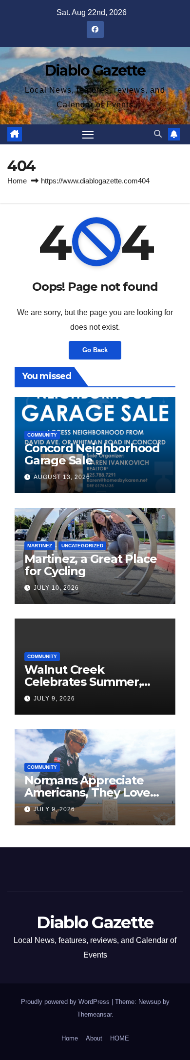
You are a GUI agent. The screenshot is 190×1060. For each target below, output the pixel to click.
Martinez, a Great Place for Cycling (90, 565)
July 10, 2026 (56, 587)
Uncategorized (82, 545)
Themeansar (94, 1014)
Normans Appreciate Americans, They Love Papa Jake (87, 792)
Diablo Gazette (95, 70)
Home (17, 181)
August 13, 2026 (62, 477)
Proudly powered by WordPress (66, 1001)
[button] (158, 134)
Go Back (95, 350)
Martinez (39, 545)
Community (42, 435)
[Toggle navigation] (88, 134)
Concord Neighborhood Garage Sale (92, 454)
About (94, 1038)
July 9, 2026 (54, 698)
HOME (119, 1038)
